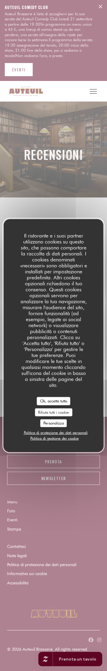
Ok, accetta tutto (53, 401)
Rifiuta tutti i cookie (53, 412)
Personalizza (53, 423)
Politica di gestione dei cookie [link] (54, 438)
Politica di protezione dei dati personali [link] (56, 432)
